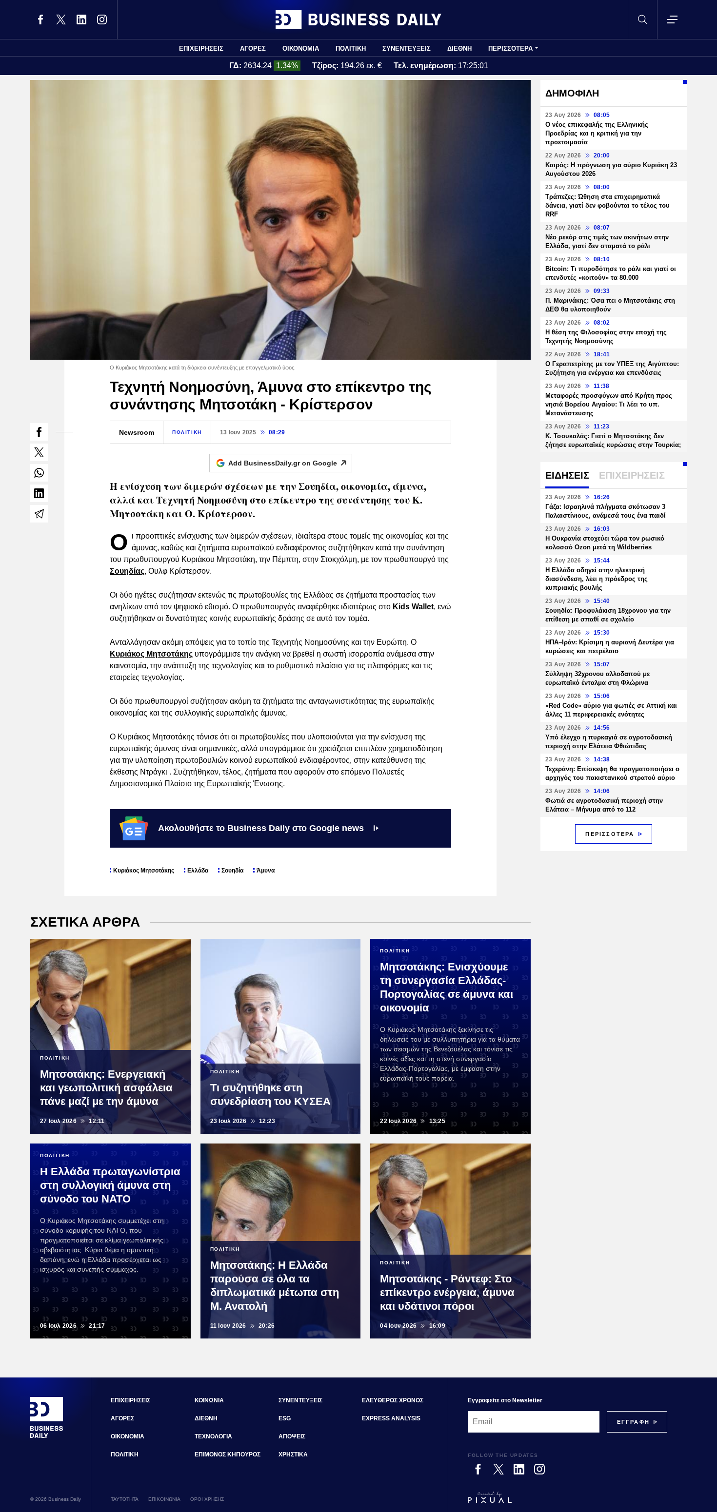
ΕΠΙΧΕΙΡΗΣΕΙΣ (201, 48)
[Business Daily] (358, 19)
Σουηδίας (127, 571)
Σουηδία (232, 870)
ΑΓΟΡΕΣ (253, 48)
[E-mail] (39, 514)
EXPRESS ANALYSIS (391, 1418)
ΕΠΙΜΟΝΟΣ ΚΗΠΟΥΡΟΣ (227, 1454)
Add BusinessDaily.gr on (282, 463)
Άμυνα (266, 870)
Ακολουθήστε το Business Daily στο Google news (261, 828)
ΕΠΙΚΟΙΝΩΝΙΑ (164, 1499)
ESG (285, 1418)
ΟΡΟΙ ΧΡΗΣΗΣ (207, 1499)
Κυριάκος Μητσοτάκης (151, 654)
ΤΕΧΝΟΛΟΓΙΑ (213, 1436)
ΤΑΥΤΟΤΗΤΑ (125, 1499)
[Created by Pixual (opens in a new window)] (567, 1502)
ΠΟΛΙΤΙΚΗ (351, 48)
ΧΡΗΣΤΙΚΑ (293, 1454)
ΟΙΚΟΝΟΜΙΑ (300, 48)
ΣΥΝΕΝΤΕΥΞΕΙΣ (406, 48)
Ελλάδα (197, 870)
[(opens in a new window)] (40, 19)
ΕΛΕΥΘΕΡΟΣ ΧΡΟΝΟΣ (392, 1400)
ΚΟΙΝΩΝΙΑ (209, 1400)
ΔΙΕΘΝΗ (459, 48)
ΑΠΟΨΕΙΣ (292, 1436)
